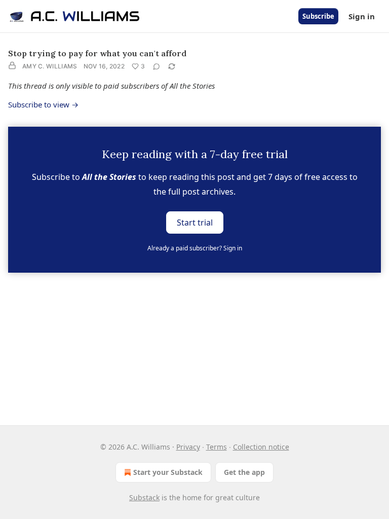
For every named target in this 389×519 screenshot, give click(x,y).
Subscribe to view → (43, 104)
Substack (144, 497)
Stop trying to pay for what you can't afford (97, 53)
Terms (216, 447)
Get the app (244, 472)
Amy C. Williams (49, 66)
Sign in (361, 16)
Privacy (188, 447)
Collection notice (261, 447)
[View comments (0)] (156, 66)
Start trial (195, 222)
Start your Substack (168, 472)
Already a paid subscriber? (194, 248)
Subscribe (318, 16)
